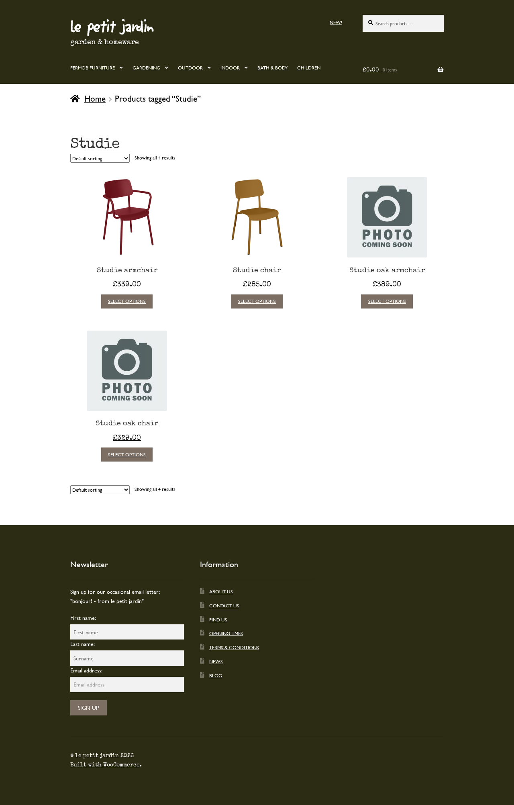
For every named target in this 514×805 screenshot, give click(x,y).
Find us (218, 619)
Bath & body (272, 67)
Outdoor (190, 67)
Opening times (226, 633)
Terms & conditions (234, 647)
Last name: (82, 644)
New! (336, 22)
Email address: (86, 670)
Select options (127, 300)
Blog (215, 675)
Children (308, 67)
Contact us (224, 605)
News (216, 661)
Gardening (146, 67)
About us (221, 591)
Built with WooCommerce (105, 764)
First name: (83, 617)
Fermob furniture (92, 67)
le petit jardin (112, 25)
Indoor (230, 67)
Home (95, 98)
